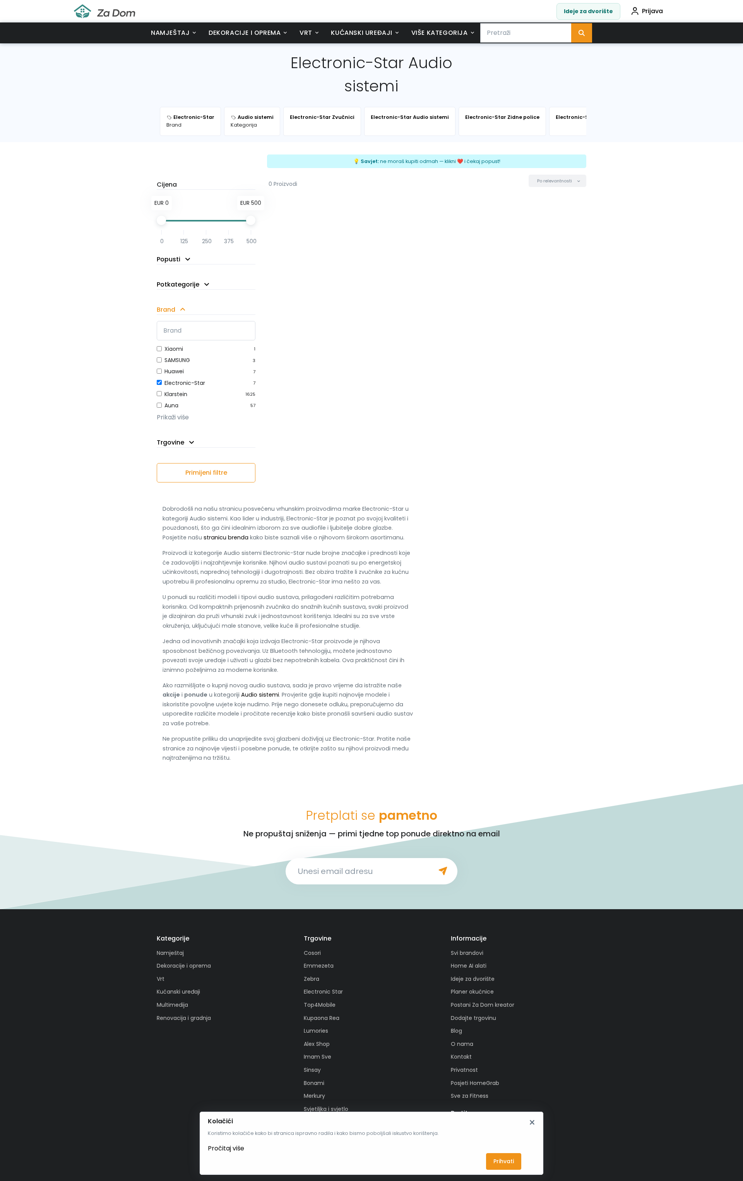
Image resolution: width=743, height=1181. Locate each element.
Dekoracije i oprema (245, 32)
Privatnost (464, 1070)
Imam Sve (317, 1057)
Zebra (311, 979)
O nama (462, 1044)
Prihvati (503, 1161)
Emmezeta (319, 966)
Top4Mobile (320, 1005)
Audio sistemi (260, 695)
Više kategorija (439, 32)
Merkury (314, 1096)
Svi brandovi (467, 953)
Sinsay (312, 1070)
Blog (456, 1031)
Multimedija (172, 1005)
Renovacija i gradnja (184, 1018)
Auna (171, 405)
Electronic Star (323, 992)
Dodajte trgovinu (473, 1018)
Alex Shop (317, 1044)
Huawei (174, 371)
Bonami (314, 1083)
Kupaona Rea (321, 1018)
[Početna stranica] (104, 11)
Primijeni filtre (206, 472)
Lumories (316, 1031)
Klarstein (175, 394)
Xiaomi (173, 349)
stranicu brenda (226, 537)
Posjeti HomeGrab (475, 1083)
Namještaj (170, 32)
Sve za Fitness (469, 1096)
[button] (557, 181)
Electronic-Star (184, 383)
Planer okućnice (472, 992)
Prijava (652, 11)
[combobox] (526, 33)
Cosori (312, 953)
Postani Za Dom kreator (482, 1005)
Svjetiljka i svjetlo (326, 1109)
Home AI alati (468, 966)
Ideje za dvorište (588, 11)
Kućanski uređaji (361, 32)
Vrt (306, 32)
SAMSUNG (177, 360)
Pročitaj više (226, 1148)
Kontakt (461, 1057)
